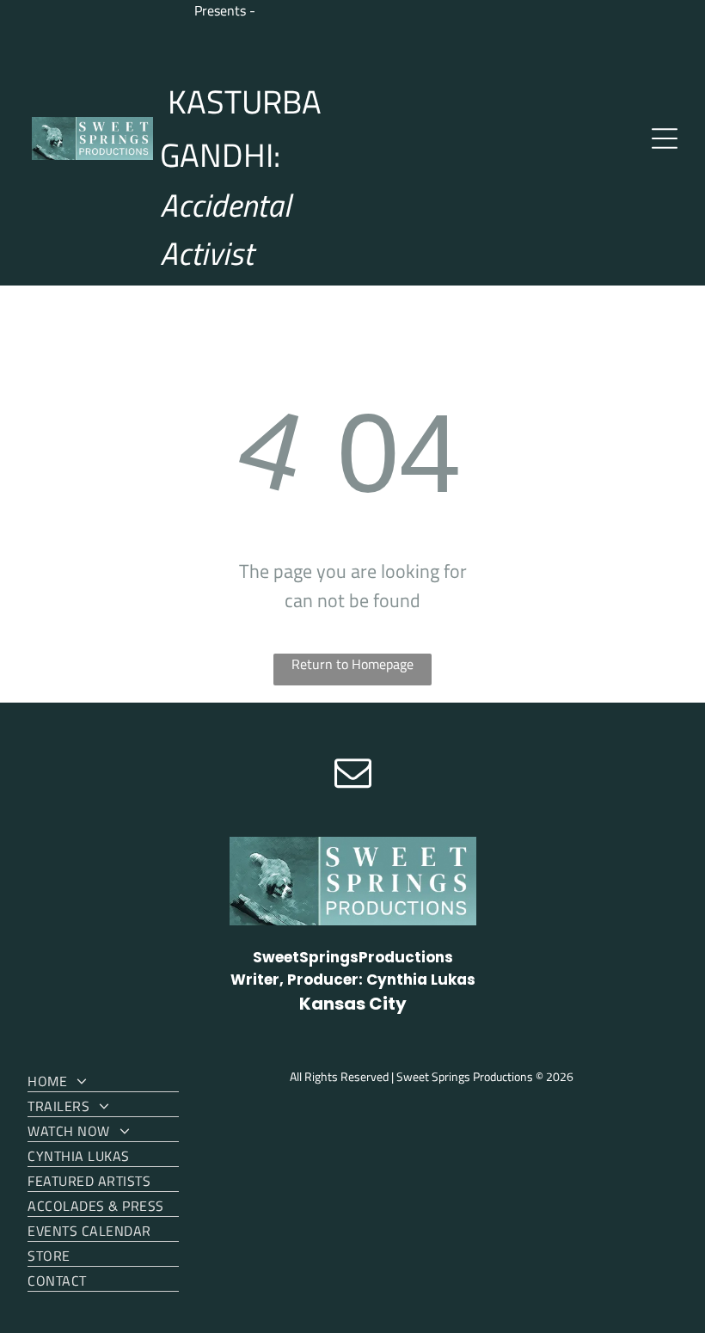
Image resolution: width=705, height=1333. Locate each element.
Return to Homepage (352, 664)
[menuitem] (103, 1079)
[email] (352, 774)
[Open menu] (664, 138)
